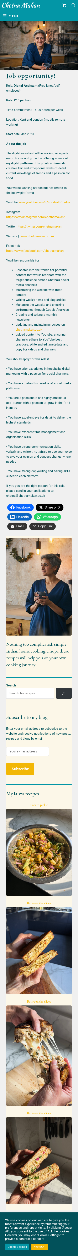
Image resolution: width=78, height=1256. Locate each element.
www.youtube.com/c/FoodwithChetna (44, 202)
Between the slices (39, 903)
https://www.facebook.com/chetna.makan (35, 251)
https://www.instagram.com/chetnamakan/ (35, 217)
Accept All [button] (39, 1246)
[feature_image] (39, 852)
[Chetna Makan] (21, 5)
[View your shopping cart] (64, 5)
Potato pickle (39, 805)
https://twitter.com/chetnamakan (39, 226)
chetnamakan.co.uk (29, 329)
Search (11, 685)
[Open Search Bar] (73, 5)
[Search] (64, 693)
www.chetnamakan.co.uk (37, 236)
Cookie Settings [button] (17, 1246)
